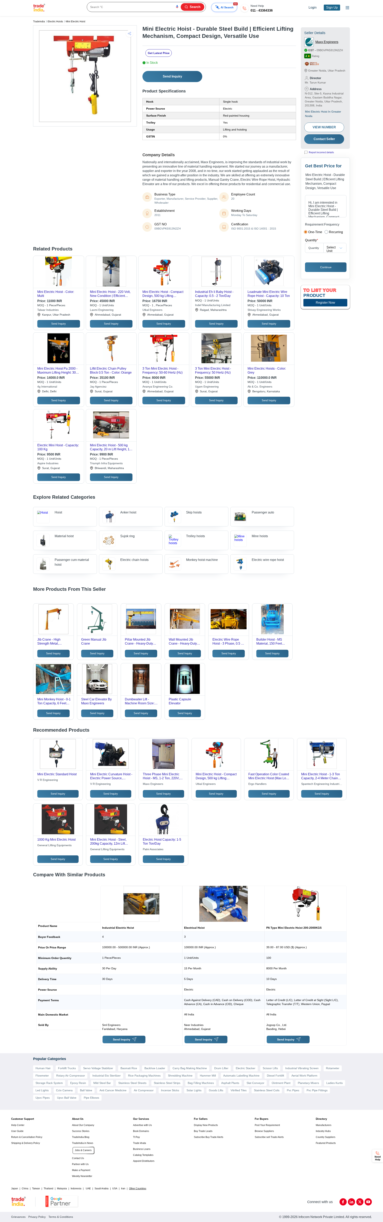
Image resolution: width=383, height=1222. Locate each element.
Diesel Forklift (275, 1075)
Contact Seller (324, 139)
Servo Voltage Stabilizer (98, 1068)
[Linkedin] (351, 1201)
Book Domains (141, 1131)
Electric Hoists (55, 21)
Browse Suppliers (264, 1131)
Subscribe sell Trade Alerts (269, 1137)
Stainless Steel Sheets (132, 1083)
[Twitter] (359, 1201)
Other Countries (137, 1188)
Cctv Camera (64, 1090)
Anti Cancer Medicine (113, 1090)
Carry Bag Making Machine (190, 1068)
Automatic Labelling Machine (241, 1075)
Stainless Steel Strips (167, 1083)
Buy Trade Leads (203, 1131)
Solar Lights (194, 1090)
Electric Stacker (245, 1068)
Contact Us (78, 1158)
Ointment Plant (281, 1083)
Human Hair (43, 1068)
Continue (326, 267)
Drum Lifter (221, 1068)
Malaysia (62, 1188)
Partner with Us (80, 1164)
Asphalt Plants (230, 1083)
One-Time (315, 232)
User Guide (17, 1131)
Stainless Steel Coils (266, 1090)
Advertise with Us (142, 1125)
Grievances (18, 1216)
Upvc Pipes (43, 1097)
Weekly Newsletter (82, 1176)
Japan (14, 1188)
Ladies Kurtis (334, 1083)
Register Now (325, 302)
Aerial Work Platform (304, 1075)
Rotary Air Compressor (70, 1075)
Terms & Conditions (60, 1216)
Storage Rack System (49, 1083)
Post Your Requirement (267, 1125)
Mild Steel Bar (102, 1083)
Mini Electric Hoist (75, 21)
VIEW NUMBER (324, 127)
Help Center (17, 1125)
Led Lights (42, 1090)
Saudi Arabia (102, 1188)
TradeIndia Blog (80, 1137)
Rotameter (332, 1068)
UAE (88, 1188)
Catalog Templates (143, 1155)
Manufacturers (323, 1125)
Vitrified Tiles (239, 1090)
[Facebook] (343, 1201)
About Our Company (83, 1125)
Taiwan (36, 1188)
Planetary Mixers (308, 1083)
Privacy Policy (37, 1216)
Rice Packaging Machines (144, 1075)
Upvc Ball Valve (66, 1097)
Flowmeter (42, 1075)
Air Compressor (144, 1090)
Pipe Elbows (91, 1097)
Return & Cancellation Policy (26, 1137)
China (25, 1188)
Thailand (48, 1188)
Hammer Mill (208, 1075)
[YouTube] (368, 1201)
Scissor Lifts (270, 1068)
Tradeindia (39, 21)
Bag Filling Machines (201, 1083)
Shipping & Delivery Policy (25, 1143)
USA (114, 1188)
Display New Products (206, 1125)
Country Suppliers (325, 1137)
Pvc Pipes (293, 1090)
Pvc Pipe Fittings (317, 1090)
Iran (123, 1188)
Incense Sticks (170, 1090)
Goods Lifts (216, 1090)
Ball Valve (86, 1090)
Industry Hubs (323, 1131)
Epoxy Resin (78, 1083)
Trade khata (139, 1143)
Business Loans (141, 1149)
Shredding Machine (180, 1075)
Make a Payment (81, 1170)
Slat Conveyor (255, 1083)
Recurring (336, 232)
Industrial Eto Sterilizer (106, 1075)
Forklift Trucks (67, 1068)
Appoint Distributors (143, 1161)
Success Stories (80, 1131)
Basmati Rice (128, 1068)
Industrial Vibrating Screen (302, 1068)
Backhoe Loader (154, 1068)
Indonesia (76, 1188)
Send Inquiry (172, 76)
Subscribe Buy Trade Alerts (208, 1137)
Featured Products (326, 1143)
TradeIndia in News (82, 1143)
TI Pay (136, 1137)
